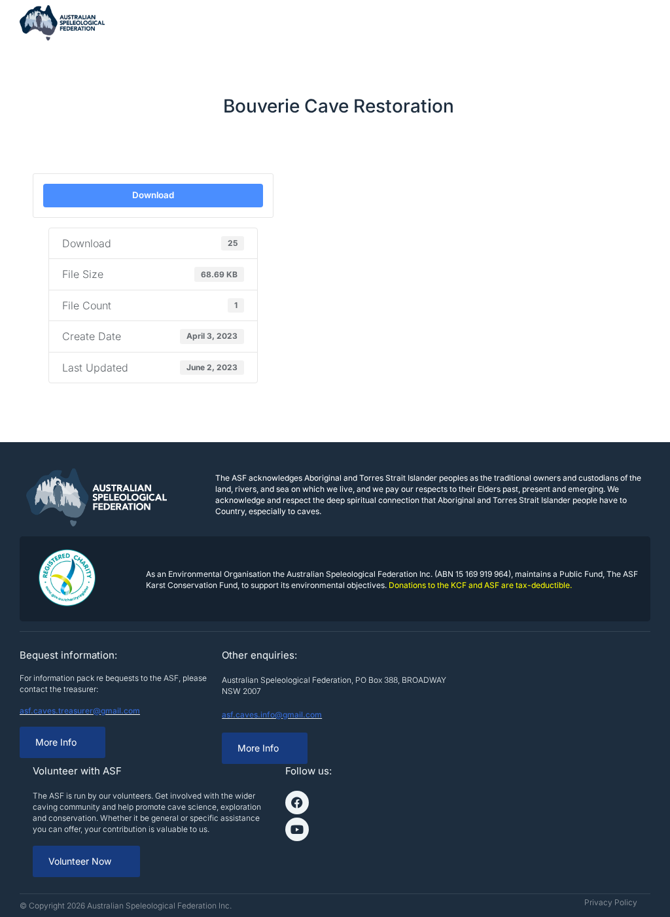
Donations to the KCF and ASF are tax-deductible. (480, 585)
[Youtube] (297, 829)
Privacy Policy (610, 902)
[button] (638, 23)
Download (153, 195)
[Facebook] (297, 802)
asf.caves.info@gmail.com (272, 714)
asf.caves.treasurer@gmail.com (80, 711)
